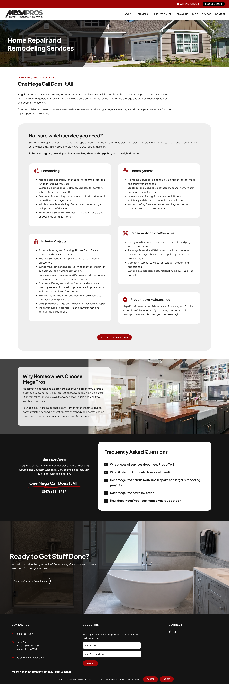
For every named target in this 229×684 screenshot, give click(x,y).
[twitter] (175, 632)
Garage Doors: (47, 303)
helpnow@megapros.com (30, 657)
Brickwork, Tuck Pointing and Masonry (61, 295)
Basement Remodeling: (53, 196)
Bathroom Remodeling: (53, 187)
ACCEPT (150, 679)
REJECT (167, 679)
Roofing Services (49, 258)
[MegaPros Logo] (24, 9)
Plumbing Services (139, 179)
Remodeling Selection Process (57, 212)
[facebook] (170, 632)
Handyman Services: (140, 242)
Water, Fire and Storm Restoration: (148, 270)
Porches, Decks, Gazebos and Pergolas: (62, 274)
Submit (90, 663)
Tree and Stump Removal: (54, 307)
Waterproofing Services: (142, 204)
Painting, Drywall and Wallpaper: (147, 250)
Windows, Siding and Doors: (55, 266)
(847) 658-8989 (54, 491)
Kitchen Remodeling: (51, 179)
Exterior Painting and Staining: (57, 250)
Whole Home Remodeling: (54, 204)
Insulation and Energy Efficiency (147, 196)
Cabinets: (134, 262)
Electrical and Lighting (141, 187)
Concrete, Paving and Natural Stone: (60, 283)
